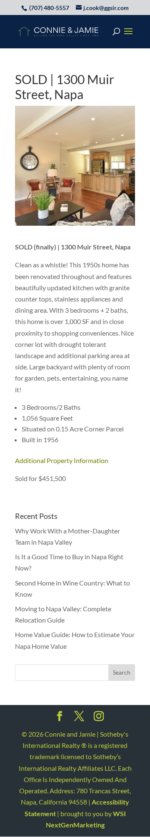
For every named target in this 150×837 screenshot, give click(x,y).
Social (60, 718)
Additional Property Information (61, 460)
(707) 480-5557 (49, 7)
